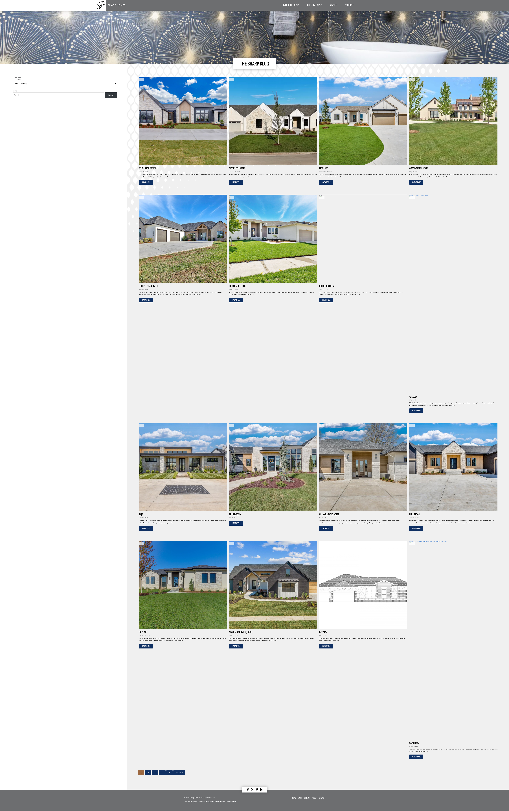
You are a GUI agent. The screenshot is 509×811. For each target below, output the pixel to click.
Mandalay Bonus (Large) (241, 632)
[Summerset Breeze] (273, 239)
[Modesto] (363, 121)
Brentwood (235, 514)
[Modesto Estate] (273, 121)
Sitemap (321, 798)
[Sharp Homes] (111, 10)
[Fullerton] (453, 467)
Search (15, 91)
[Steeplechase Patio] (183, 239)
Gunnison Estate (327, 286)
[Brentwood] (273, 467)
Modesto (323, 168)
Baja (141, 514)
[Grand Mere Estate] (453, 121)
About (300, 798)
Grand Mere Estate (418, 168)
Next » (179, 772)
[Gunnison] (453, 640)
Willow (413, 397)
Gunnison (414, 743)
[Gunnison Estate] (363, 239)
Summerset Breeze (238, 286)
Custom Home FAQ (312, 8)
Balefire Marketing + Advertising (224, 802)
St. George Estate (147, 168)
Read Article (146, 182)
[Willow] (453, 294)
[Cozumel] (183, 585)
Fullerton (414, 514)
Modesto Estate (237, 168)
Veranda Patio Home (329, 514)
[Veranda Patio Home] (363, 467)
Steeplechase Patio (148, 286)
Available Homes (291, 5)
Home (294, 798)
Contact (349, 5)
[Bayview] (363, 585)
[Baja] (183, 467)
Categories (17, 77)
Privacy (314, 798)
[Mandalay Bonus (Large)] (273, 585)
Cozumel (143, 632)
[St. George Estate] (183, 121)
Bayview (323, 632)
